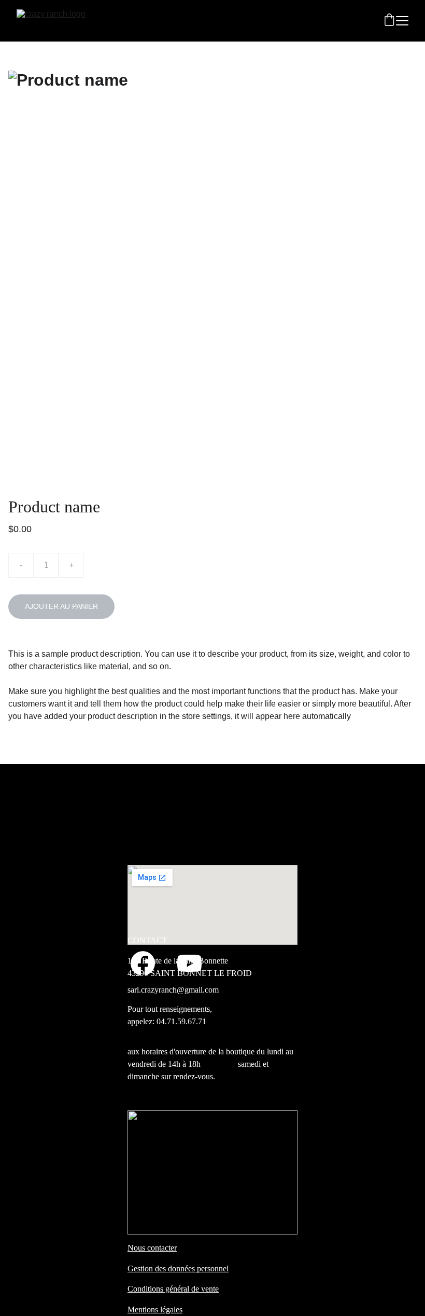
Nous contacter (152, 1247)
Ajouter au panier (61, 606)
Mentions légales (155, 1309)
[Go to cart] (389, 21)
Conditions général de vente (173, 1288)
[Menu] (402, 20)
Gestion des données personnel (178, 1268)
